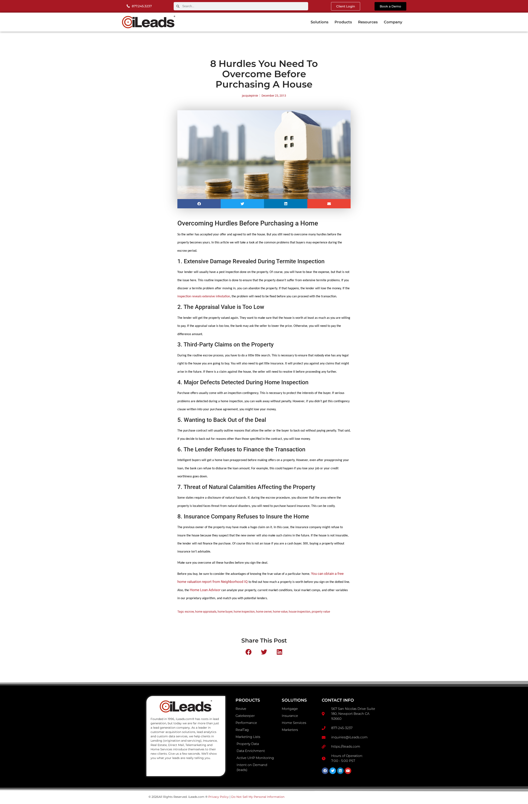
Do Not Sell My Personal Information (257, 797)
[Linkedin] (340, 770)
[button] (199, 203)
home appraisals (205, 611)
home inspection (244, 611)
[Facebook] (325, 770)
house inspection (299, 611)
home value (280, 611)
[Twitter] (332, 770)
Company (393, 22)
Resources (368, 22)
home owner (264, 611)
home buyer (225, 611)
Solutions (319, 22)
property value (321, 611)
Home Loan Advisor (205, 590)
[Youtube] (348, 770)
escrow (189, 611)
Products (343, 22)
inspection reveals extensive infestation (203, 296)
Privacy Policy (218, 797)
